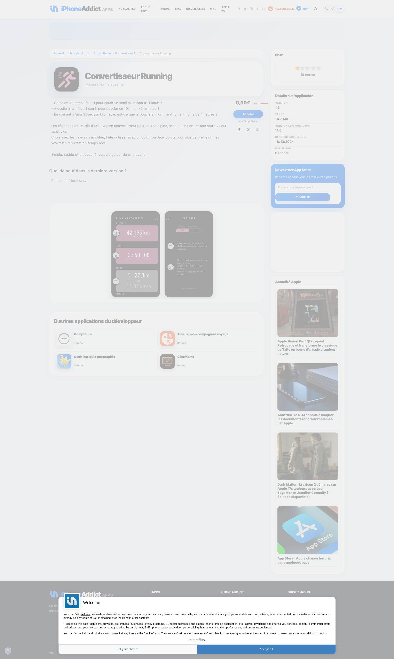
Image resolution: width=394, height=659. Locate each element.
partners (85, 614)
